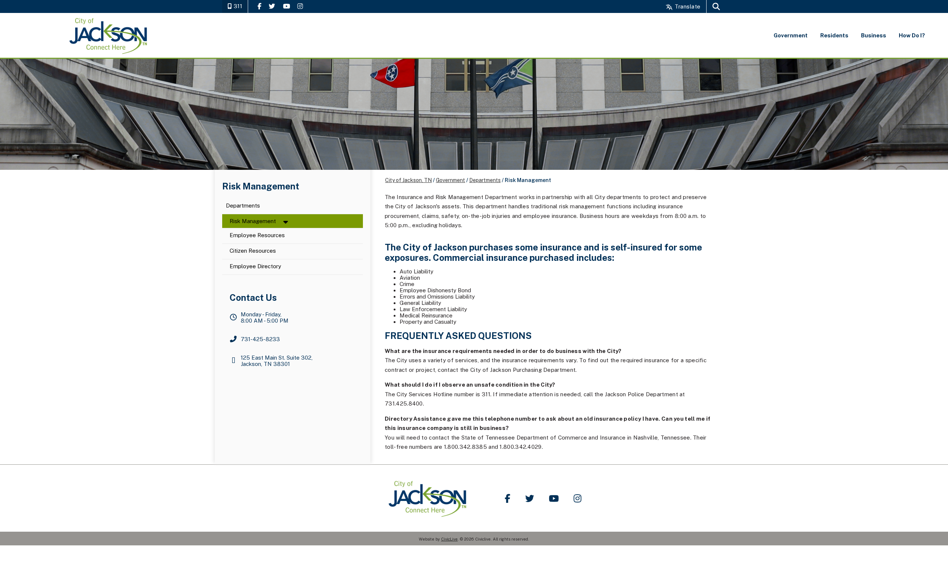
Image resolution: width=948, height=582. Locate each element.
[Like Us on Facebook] (259, 6)
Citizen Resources (253, 251)
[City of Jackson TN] (109, 35)
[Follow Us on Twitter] (272, 6)
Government (450, 180)
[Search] (716, 6)
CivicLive (449, 539)
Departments (243, 206)
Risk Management (253, 221)
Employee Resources (257, 235)
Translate (687, 6)
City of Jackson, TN (408, 180)
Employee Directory (255, 266)
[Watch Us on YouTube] (286, 6)
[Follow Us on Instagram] (300, 6)
